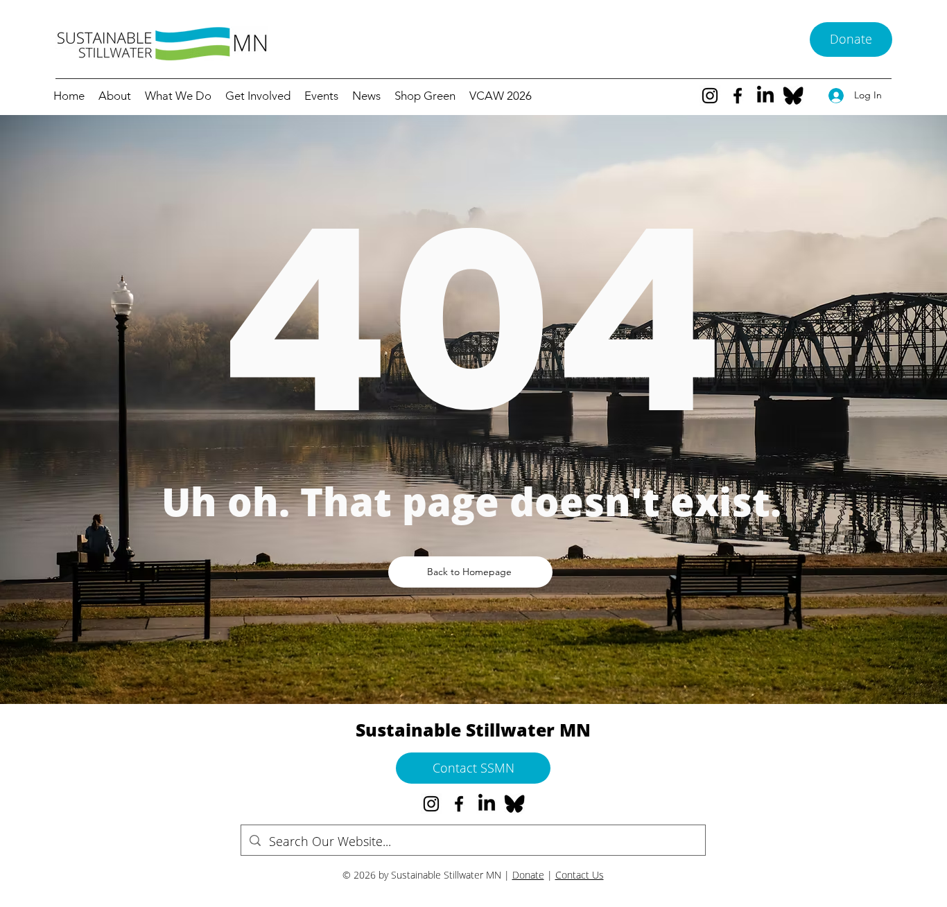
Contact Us (579, 874)
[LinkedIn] (765, 95)
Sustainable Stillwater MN (473, 729)
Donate (528, 874)
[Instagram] (710, 95)
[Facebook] (737, 95)
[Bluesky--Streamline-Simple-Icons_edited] (793, 95)
